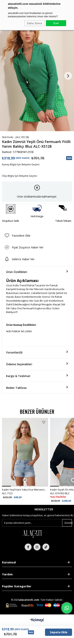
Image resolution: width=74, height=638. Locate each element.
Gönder (68, 522)
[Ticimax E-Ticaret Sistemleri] (37, 620)
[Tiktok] (45, 547)
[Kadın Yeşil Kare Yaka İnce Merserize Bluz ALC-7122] (25, 452)
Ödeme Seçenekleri (19, 364)
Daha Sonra (34, 23)
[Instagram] (37, 547)
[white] (32, 533)
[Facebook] (28, 547)
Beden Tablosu (16, 388)
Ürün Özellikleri (16, 272)
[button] (6, 486)
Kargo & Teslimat (18, 376)
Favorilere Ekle (43, 422)
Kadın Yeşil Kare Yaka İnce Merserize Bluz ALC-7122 (25, 489)
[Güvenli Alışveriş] (39, 605)
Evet (56, 23)
